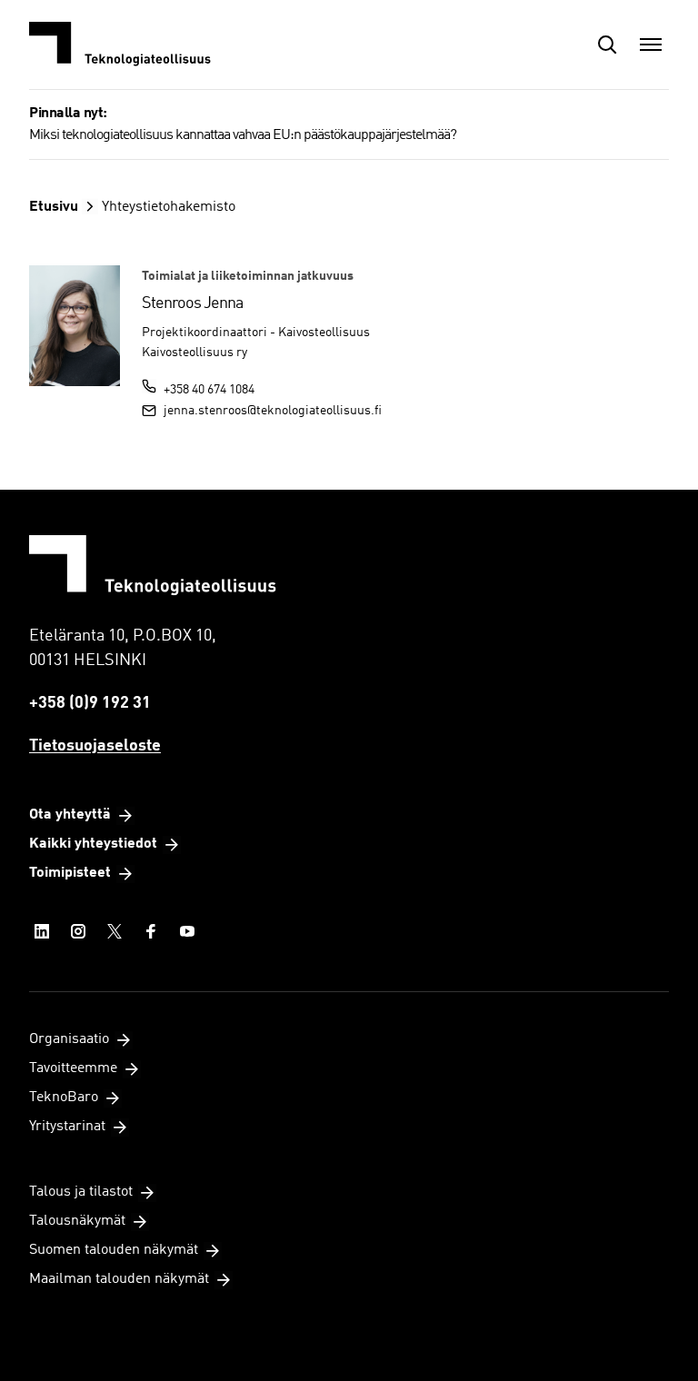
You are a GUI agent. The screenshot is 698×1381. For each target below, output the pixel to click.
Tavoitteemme (73, 1068)
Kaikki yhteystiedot (93, 844)
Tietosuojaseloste (95, 746)
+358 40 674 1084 (209, 389)
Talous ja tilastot (81, 1192)
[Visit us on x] (114, 931)
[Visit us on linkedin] (42, 931)
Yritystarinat (67, 1126)
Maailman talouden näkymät (119, 1279)
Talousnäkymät (77, 1221)
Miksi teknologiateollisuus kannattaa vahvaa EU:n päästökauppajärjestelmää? (242, 135)
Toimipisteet (70, 873)
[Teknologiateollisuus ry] (120, 44)
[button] (607, 44)
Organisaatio (69, 1039)
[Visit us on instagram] (78, 931)
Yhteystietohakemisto (168, 207)
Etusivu (53, 207)
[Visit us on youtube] (187, 931)
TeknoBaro (63, 1097)
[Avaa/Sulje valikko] (651, 44)
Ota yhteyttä (70, 815)
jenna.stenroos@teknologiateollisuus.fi (273, 410)
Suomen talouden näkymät (113, 1250)
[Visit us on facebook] (151, 931)
